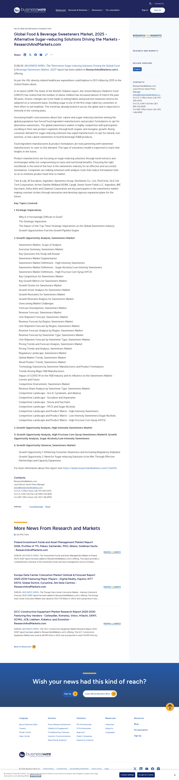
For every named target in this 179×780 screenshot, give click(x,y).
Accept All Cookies (146, 775)
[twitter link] (135, 768)
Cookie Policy (35, 776)
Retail (47, 506)
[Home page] (30, 10)
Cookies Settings (127, 775)
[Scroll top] (170, 707)
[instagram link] (158, 768)
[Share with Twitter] (30, 55)
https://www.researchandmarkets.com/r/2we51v (90, 468)
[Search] (150, 4)
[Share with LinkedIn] (25, 55)
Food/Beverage (36, 506)
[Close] (175, 775)
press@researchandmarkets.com (28, 487)
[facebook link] (152, 768)
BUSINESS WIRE (35, 65)
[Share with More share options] (52, 55)
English (137, 69)
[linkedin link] (140, 768)
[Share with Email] (41, 55)
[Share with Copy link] (46, 55)
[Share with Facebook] (36, 55)
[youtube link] (146, 769)
